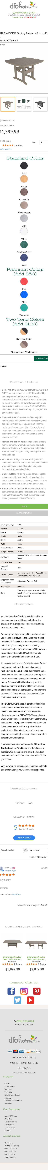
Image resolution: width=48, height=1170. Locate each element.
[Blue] (24, 294)
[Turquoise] (24, 308)
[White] (24, 231)
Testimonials (9, 1125)
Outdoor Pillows (10, 1152)
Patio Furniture (9, 1157)
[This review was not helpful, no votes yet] (46, 905)
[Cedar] (24, 179)
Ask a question (6, 149)
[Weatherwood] (24, 205)
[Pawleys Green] (24, 244)
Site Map (24, 1068)
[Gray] (24, 218)
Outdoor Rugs (9, 1154)
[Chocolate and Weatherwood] (24, 344)
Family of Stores (10, 1122)
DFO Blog (8, 1119)
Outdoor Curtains (10, 1149)
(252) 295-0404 (25, 1021)
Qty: (33, 142)
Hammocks (8, 1143)
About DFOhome (10, 1116)
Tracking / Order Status (13, 1101)
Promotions (8, 1092)
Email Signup (9, 1086)
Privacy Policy (23, 1057)
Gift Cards (8, 1089)
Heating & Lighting (11, 1146)
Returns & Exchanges (12, 1095)
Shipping (7, 1098)
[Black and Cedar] (24, 331)
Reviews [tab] (20, 802)
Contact (7, 1084)
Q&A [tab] (30, 802)
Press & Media (9, 1128)
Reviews (7, 1130)
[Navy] (24, 258)
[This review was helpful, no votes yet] (42, 905)
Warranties (8, 1104)
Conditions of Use (24, 1062)
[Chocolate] (24, 192)
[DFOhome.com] (24, 5)
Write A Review (24, 837)
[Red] (24, 281)
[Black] (24, 166)
